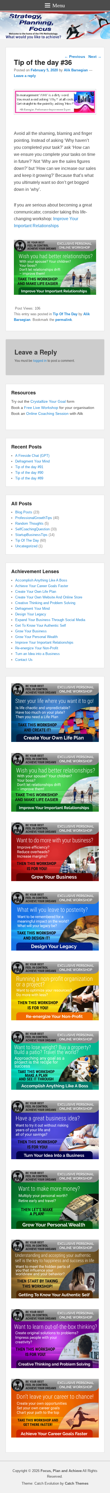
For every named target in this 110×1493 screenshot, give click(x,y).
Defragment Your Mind (32, 461)
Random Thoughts (29, 523)
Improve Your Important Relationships (44, 642)
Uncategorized (26, 546)
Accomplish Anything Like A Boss (41, 580)
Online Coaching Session (47, 413)
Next (94, 56)
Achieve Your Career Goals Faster (41, 586)
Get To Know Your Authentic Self (40, 625)
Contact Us (24, 660)
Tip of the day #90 (29, 473)
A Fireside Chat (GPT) (32, 456)
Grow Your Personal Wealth (36, 637)
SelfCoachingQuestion (32, 529)
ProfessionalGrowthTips (33, 518)
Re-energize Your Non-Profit (36, 648)
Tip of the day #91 (29, 467)
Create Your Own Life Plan (35, 592)
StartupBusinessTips (31, 535)
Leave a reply (25, 76)
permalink (63, 320)
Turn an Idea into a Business (37, 654)
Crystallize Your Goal (48, 401)
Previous (74, 56)
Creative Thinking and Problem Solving (45, 603)
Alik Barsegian (76, 70)
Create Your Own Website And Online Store (48, 597)
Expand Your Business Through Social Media (50, 620)
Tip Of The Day (65, 314)
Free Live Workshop (41, 407)
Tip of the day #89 (29, 478)
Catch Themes (76, 1483)
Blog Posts (23, 512)
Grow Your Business (31, 631)
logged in (40, 361)
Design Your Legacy (30, 614)
